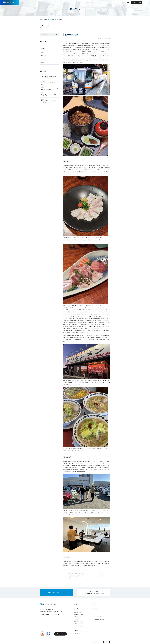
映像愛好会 (43, 48)
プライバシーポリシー (99, 616)
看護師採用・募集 (77, 612)
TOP (41, 19)
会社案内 (76, 604)
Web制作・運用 (77, 616)
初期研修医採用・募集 (78, 614)
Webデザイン (77, 633)
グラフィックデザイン (78, 623)
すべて (42, 45)
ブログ (45, 19)
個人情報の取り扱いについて (100, 619)
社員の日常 (43, 52)
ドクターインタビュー (78, 626)
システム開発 (77, 619)
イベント (43, 59)
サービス (76, 608)
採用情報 (43, 62)
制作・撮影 (52, 19)
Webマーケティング (78, 621)
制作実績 (76, 630)
